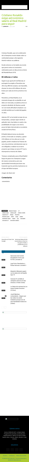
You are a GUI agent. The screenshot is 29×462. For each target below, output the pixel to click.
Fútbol (3, 259)
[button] (2, 2)
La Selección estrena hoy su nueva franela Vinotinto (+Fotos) (18, 288)
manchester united (6, 218)
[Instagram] (12, 449)
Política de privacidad (21, 455)
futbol (12, 216)
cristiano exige (5, 212)
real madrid (22, 218)
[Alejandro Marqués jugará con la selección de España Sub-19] (6, 273)
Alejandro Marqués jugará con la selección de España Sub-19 (18, 273)
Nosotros (5, 455)
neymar (13, 218)
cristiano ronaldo (21, 212)
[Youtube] (21, 449)
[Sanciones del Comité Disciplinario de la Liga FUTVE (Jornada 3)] (6, 257)
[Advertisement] (14, 7)
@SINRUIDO (5, 26)
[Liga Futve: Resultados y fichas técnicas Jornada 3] (6, 265)
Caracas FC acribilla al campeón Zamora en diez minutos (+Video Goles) (18, 280)
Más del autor (20, 251)
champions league (13, 210)
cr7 (18, 210)
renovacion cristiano (14, 220)
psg (18, 218)
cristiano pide (13, 212)
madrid (21, 216)
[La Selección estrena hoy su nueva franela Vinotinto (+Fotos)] (6, 288)
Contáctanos (12, 455)
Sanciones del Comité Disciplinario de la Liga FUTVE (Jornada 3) (17, 257)
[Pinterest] (10, 30)
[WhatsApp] (14, 30)
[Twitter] (7, 30)
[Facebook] (3, 30)
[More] (22, 30)
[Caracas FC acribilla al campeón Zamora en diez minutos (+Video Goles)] (6, 280)
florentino (17, 214)
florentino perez (5, 216)
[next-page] (5, 307)
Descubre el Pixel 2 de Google (8, 240)
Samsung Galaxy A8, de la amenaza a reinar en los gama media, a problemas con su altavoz (21, 243)
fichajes (11, 214)
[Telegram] (18, 30)
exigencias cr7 (5, 214)
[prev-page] (3, 307)
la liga (17, 216)
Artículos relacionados (9, 251)
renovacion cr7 (5, 220)
